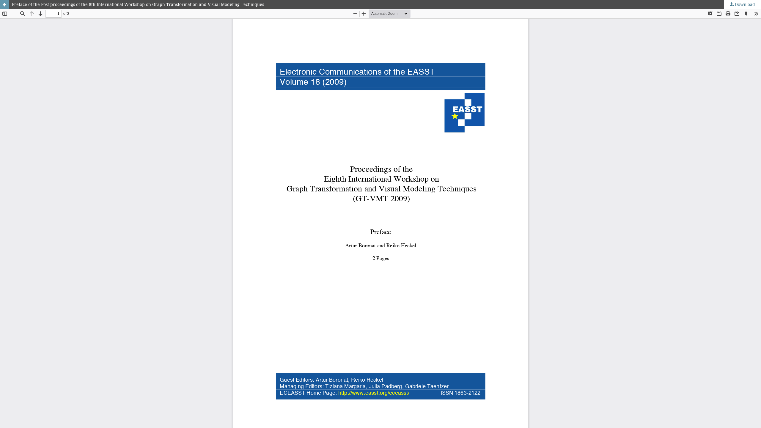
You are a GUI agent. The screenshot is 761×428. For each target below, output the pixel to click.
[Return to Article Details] (4, 4)
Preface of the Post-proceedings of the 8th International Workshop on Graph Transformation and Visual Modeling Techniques (138, 4)
